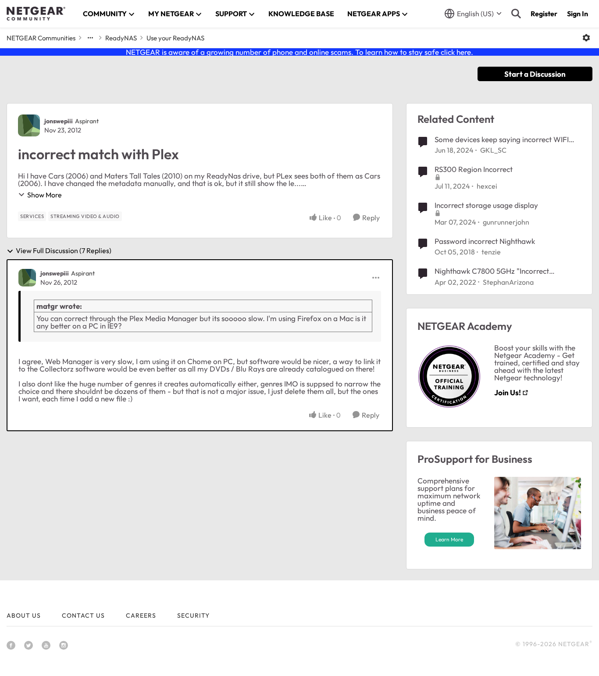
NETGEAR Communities (41, 38)
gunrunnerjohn (506, 221)
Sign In (577, 13)
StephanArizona (508, 282)
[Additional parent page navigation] (90, 38)
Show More (44, 194)
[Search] (516, 13)
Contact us (83, 615)
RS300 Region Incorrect (474, 169)
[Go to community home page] (36, 14)
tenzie (491, 251)
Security (193, 615)
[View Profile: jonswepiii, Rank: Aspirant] (29, 125)
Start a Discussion (535, 74)
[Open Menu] (586, 38)
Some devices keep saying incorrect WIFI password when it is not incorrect (502, 139)
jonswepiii (58, 121)
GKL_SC (493, 150)
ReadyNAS (121, 38)
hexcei (487, 186)
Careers (141, 615)
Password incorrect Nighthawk (485, 241)
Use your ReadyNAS (175, 38)
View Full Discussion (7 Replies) (63, 251)
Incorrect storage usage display (486, 205)
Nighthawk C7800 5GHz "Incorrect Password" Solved (492, 271)
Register (544, 13)
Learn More (449, 539)
